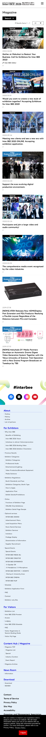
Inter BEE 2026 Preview (13, 614)
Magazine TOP (10, 647)
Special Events (10, 548)
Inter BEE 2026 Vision (13, 439)
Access (7, 618)
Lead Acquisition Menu (14, 523)
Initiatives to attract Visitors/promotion (19, 442)
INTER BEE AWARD (12, 517)
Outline (7, 414)
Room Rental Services (13, 527)
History (7, 417)
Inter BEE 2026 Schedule (13, 624)
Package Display (11, 537)
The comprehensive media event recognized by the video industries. (22, 267)
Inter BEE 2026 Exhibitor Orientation (18, 449)
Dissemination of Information (16, 540)
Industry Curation (12, 657)
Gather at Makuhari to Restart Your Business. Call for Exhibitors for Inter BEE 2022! (21, 57)
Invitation (9, 534)
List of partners (10, 422)
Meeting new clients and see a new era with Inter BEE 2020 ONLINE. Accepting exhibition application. (23, 141)
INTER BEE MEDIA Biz (13, 555)
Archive (7, 419)
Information (9, 673)
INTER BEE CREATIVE (13, 558)
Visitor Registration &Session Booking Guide (13, 632)
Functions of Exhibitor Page (15, 502)
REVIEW (8, 686)
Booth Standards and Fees (15, 481)
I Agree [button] (23, 733)
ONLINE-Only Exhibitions (14, 506)
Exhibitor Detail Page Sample (16, 509)
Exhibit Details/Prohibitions (15, 495)
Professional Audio (12, 463)
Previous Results (11, 453)
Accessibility (9, 710)
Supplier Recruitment (13, 544)
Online (7, 499)
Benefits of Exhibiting (13, 435)
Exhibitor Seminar (12, 530)
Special (8, 653)
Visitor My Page (10, 636)
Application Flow (11, 491)
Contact (8, 596)
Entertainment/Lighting (14, 467)
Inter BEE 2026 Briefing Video (16, 445)
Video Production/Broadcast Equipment (19, 470)
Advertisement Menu (13, 520)
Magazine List (10, 650)
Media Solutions (11, 474)
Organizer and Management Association (22, 714)
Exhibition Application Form (14, 589)
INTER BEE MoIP (11, 581)
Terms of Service (11, 698)
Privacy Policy (10, 702)
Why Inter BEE (10, 432)
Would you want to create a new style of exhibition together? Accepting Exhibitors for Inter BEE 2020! (21, 101)
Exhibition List (10, 611)
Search (8, 18)
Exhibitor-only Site (11, 600)
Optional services (11, 513)
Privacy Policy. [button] (20, 728)
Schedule (8, 585)
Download (8, 683)
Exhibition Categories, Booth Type (17, 484)
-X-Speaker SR (11, 565)
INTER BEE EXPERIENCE (14, 562)
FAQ (6, 592)
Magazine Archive (11, 664)
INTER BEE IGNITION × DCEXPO (17, 571)
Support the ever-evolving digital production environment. (17, 185)
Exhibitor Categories (12, 457)
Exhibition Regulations (12, 478)
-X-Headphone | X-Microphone (16, 567)
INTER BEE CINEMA (13, 577)
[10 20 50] (38, 23)
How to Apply (10, 488)
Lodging (7, 621)
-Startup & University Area (15, 574)
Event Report (10, 660)
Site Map (8, 706)
